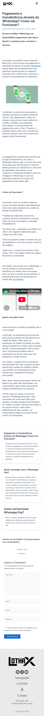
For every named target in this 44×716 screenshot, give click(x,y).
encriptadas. (18, 279)
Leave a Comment (9, 29)
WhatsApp (36, 66)
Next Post (22, 553)
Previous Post (22, 549)
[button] (36, 3)
